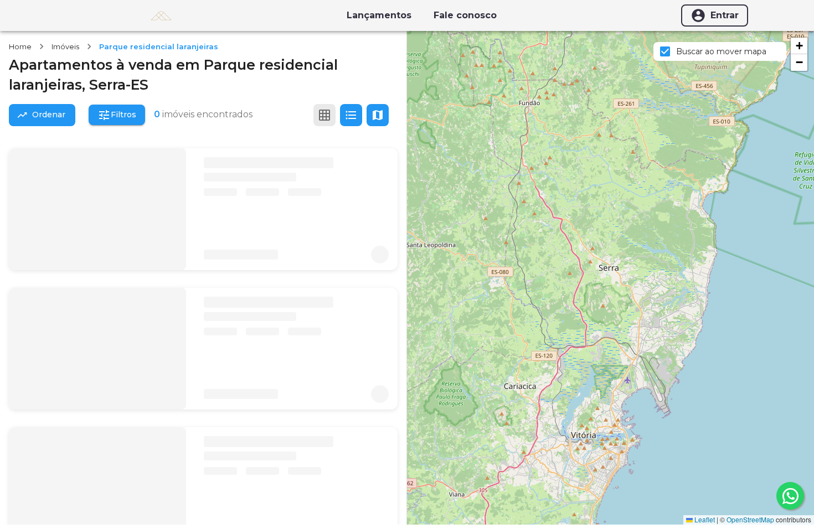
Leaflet (704, 519)
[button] (799, 46)
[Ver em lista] (351, 115)
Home (20, 46)
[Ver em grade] (324, 115)
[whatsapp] (790, 496)
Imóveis (65, 46)
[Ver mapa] (378, 115)
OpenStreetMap (750, 519)
